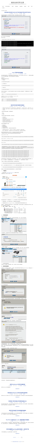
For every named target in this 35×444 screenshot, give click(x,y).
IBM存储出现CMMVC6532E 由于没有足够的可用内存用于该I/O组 (17, 12)
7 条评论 (24, 402)
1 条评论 (24, 13)
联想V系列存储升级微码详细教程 (17, 105)
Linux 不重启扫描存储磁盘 (17, 72)
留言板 (25, 6)
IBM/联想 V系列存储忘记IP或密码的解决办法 (17, 401)
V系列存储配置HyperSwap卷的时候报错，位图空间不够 (17, 429)
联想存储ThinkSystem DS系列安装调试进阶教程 (17, 392)
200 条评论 (24, 385)
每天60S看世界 (7, 6)
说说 (28, 6)
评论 (24, 411)
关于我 (3, 7)
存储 (21, 13)
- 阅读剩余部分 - (17, 388)
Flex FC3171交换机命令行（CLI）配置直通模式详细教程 (17, 419)
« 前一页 (14, 437)
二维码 (12, 6)
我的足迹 (16, 6)
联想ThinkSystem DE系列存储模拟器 (17, 384)
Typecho (20, 441)
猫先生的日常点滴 (17, 2)
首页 (3, 6)
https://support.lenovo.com (10, 172)
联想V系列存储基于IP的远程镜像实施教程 (17, 410)
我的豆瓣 (21, 6)
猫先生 (12, 13)
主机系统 (20, 73)
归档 (31, 6)
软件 (21, 385)
